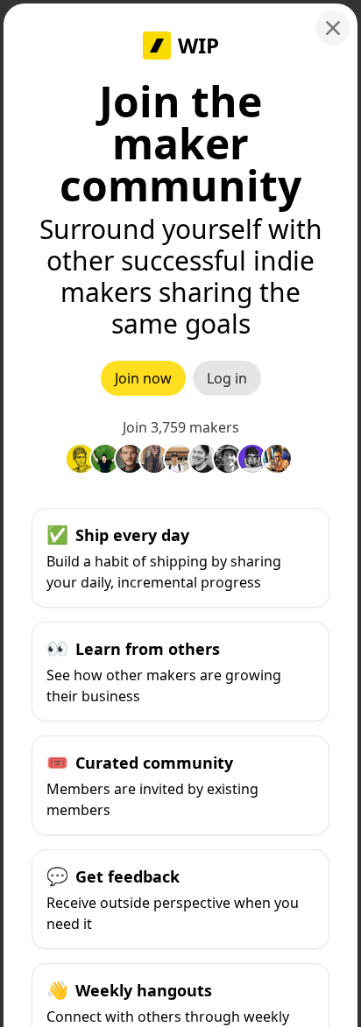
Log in (227, 378)
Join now (143, 378)
